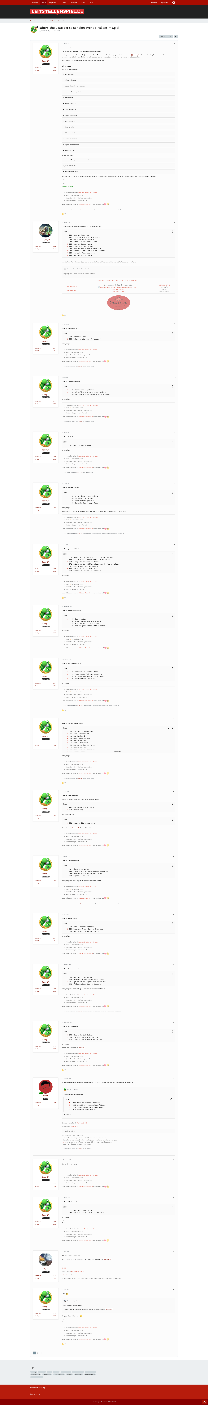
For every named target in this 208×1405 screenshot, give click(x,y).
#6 (174, 483)
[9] (65, 253)
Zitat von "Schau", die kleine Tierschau (79, 269)
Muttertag (69, 1374)
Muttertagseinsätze (71, 115)
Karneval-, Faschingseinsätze (74, 92)
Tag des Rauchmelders (72, 145)
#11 (174, 791)
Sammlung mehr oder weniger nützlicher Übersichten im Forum (117, 280)
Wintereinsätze (69, 74)
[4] (65, 242)
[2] (65, 237)
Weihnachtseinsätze (71, 139)
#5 (174, 432)
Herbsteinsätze (69, 127)
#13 (174, 914)
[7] (65, 248)
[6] (65, 246)
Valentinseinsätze (70, 80)
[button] (169, 728)
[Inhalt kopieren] (172, 231)
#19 (174, 1251)
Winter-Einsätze (66, 1372)
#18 (174, 1198)
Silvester (56, 1372)
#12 (174, 856)
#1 (174, 44)
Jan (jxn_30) (136, 55)
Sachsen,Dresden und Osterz (87, 193)
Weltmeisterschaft (90, 1374)
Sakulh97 (76, 828)
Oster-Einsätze (47, 1374)
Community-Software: (104, 1402)
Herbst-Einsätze (35, 1374)
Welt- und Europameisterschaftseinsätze (78, 160)
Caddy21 (44, 31)
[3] (65, 239)
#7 (174, 545)
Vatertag (33, 1372)
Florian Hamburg (76, 1271)
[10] (65, 255)
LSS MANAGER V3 (164, 285)
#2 (174, 222)
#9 (174, 659)
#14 (174, 965)
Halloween (42, 1372)
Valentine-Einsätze (59, 1374)
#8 (174, 606)
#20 (174, 1289)
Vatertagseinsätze (70, 109)
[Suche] (174, 2)
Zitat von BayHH (72, 1301)
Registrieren (164, 3)
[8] (65, 251)
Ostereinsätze (69, 98)
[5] (65, 244)
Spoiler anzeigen (70, 1131)
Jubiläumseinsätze (70, 166)
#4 (174, 377)
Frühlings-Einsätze (78, 1372)
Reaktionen (38, 67)
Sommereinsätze (70, 121)
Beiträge (37, 70)
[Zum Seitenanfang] (204, 1402)
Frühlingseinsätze (70, 103)
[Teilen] (176, 36)
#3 (174, 324)
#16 (174, 1078)
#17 (174, 1160)
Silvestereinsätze (70, 150)
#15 (174, 1022)
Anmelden (154, 3)
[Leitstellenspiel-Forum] (104, 12)
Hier (64, 1142)
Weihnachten (78, 1374)
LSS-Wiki (64, 1275)
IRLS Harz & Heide (82, 1123)
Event (49, 1372)
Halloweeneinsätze (71, 133)
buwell (82, 1048)
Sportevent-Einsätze (71, 172)
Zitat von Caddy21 (72, 1089)
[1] (65, 235)
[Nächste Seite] (41, 1353)
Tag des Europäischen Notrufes (75, 86)
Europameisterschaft (36, 1377)
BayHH (64, 1268)
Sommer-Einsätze (90, 1372)
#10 (174, 719)
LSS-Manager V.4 (72, 286)
